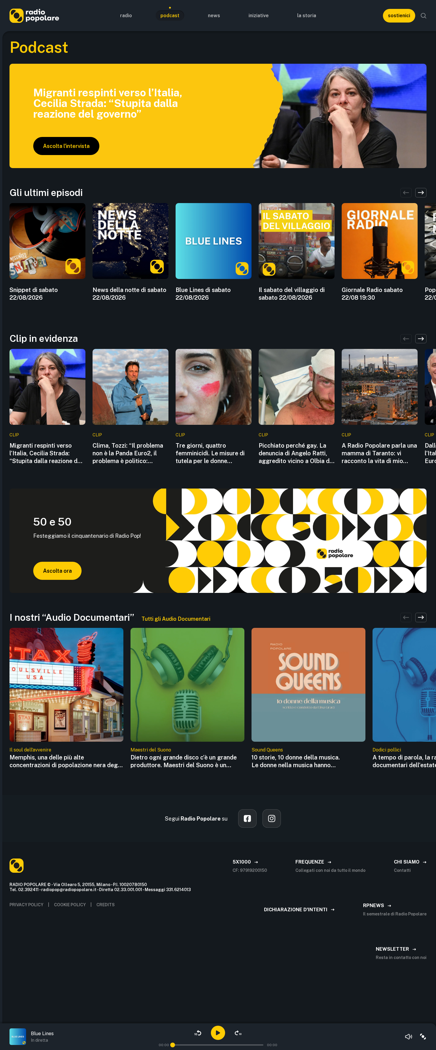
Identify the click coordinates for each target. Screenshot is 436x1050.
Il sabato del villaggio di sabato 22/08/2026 (292, 293)
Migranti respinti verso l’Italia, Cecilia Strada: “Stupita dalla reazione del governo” (45, 453)
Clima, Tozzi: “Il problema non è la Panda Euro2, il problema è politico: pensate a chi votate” (128, 453)
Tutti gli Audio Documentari (175, 619)
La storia (306, 15)
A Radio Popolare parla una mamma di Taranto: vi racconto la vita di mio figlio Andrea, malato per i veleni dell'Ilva (379, 453)
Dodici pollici (387, 750)
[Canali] (423, 1036)
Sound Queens (267, 750)
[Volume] (408, 1036)
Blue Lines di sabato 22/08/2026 (203, 293)
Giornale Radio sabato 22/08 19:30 (372, 293)
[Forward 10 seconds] (238, 1032)
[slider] (172, 1045)
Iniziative (259, 15)
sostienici (399, 15)
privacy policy (26, 904)
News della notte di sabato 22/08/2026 (129, 293)
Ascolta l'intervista (66, 146)
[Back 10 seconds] (197, 1032)
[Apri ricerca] (424, 16)
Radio (126, 15)
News (214, 15)
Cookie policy (70, 904)
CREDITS (105, 904)
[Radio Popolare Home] (34, 15)
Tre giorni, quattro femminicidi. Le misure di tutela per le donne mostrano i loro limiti (210, 453)
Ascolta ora (57, 571)
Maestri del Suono (151, 750)
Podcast (169, 15)
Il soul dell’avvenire (30, 750)
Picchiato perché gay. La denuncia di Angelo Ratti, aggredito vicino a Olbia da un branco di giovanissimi (296, 453)
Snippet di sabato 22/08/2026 (33, 293)
